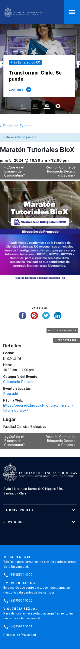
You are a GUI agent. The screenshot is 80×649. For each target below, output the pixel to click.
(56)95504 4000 (20, 574)
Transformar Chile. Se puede (35, 76)
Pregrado (10, 394)
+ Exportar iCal (66, 340)
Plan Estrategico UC (25, 62)
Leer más (20, 89)
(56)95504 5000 (20, 600)
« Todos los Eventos (16, 126)
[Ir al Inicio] (24, 12)
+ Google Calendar (62, 330)
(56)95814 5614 (20, 626)
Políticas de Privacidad (19, 635)
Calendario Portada (18, 382)
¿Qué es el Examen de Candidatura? (14, 171)
